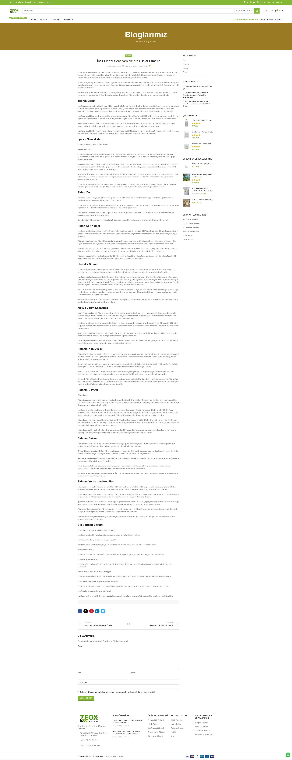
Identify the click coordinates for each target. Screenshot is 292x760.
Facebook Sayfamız (201, 727)
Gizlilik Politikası (176, 720)
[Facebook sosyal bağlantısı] (244, 2)
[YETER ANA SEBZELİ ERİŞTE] (186, 203)
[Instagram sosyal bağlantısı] (250, 2)
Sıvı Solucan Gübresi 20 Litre (202, 132)
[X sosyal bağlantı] (247, 2)
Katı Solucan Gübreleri (191, 231)
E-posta (133, 673)
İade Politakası (176, 724)
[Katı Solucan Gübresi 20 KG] (186, 147)
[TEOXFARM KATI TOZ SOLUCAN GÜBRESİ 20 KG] (186, 191)
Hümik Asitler (187, 235)
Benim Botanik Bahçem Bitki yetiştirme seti (202, 176)
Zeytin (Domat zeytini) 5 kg (201, 163)
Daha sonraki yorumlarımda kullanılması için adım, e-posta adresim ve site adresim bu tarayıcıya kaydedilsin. (118, 692)
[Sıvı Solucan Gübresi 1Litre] (186, 123)
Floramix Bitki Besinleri (191, 227)
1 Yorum (126, 725)
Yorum (81, 646)
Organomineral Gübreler (191, 223)
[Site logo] (14, 11)
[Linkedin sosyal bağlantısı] (97, 611)
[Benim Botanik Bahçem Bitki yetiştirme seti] (186, 179)
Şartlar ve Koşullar (177, 728)
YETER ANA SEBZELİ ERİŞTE (203, 200)
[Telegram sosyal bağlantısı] (103, 611)
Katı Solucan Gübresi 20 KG (202, 144)
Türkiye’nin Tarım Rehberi (203, 735)
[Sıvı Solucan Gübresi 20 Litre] (186, 135)
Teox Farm (128, 66)
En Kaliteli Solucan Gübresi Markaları (198, 86)
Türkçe (154, 42)
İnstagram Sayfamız (201, 723)
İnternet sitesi (82, 682)
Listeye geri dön (128, 624)
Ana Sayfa (139, 42)
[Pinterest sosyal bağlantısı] (257, 2)
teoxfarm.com (188, 97)
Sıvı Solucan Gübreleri (190, 219)
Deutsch (186, 64)
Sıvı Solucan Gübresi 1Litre (202, 120)
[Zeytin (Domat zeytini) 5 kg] (186, 166)
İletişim (173, 732)
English (185, 68)
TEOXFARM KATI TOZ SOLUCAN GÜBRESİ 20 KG (202, 190)
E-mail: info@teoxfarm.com (90, 745)
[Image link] (89, 718)
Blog (147, 42)
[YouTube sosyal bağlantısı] (254, 2)
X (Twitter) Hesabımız (202, 731)
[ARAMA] (257, 11)
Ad (79, 673)
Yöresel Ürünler (188, 239)
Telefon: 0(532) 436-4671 (89, 740)
